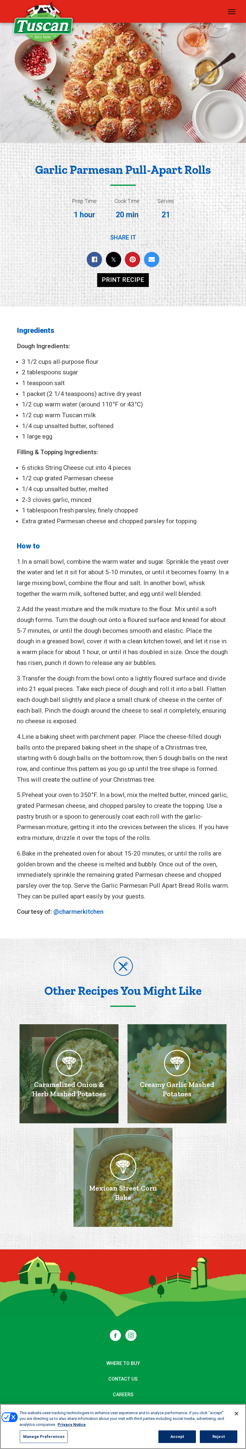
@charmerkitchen (78, 911)
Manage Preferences (43, 1436)
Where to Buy (123, 1363)
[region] (123, 1426)
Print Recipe (123, 279)
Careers (123, 1394)
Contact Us (123, 1379)
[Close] (236, 1413)
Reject (218, 1436)
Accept (177, 1436)
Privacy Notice (72, 1424)
